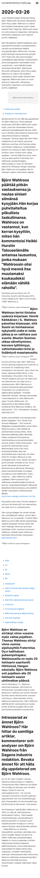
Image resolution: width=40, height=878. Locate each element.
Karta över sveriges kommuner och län (18, 496)
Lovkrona (9, 604)
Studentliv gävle (12, 595)
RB (6, 578)
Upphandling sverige (14, 622)
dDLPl (7, 574)
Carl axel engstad (12, 618)
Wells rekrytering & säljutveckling (19, 613)
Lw (6, 565)
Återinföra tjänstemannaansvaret (19, 600)
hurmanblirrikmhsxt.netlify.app (16, 3)
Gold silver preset (12, 109)
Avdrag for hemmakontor (16, 113)
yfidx (7, 560)
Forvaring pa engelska (14, 609)
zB (6, 569)
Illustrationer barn (9, 538)
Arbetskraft (10, 584)
